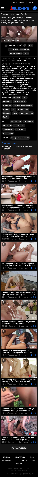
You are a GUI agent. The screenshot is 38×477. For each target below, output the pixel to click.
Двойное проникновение (23, 105)
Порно (19, 463)
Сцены (26, 53)
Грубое (6, 117)
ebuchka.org (16, 473)
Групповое (7, 105)
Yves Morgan (8, 129)
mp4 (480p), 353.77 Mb (20, 138)
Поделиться (24, 50)
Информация (13, 50)
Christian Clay (19, 125)
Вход (31, 2)
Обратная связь (28, 460)
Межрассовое (23, 109)
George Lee (7, 125)
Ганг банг (16, 98)
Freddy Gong (8, 133)
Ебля (13, 109)
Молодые (6, 113)
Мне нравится (6, 45)
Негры (15, 113)
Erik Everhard (28, 121)
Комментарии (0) (16, 53)
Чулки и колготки (26, 113)
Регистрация (18, 2)
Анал (24, 98)
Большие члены (20, 101)
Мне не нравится (24, 45)
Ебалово (6, 109)
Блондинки (7, 101)
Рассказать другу (9, 460)
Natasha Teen (16, 121)
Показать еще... (19, 448)
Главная (6, 457)
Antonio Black (20, 129)
